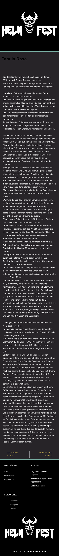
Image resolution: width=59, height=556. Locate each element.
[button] (29, 44)
